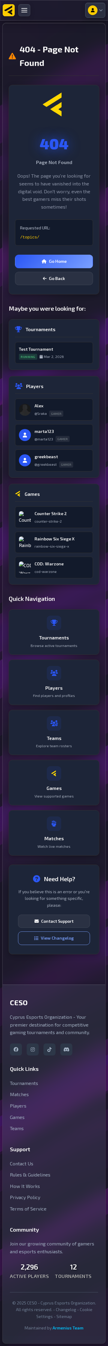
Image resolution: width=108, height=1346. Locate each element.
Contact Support (57, 921)
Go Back (57, 278)
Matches (19, 1094)
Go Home (58, 261)
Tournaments (24, 1083)
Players (18, 1105)
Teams (17, 1128)
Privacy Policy (25, 1197)
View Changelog (57, 937)
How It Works (25, 1186)
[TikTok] (50, 1049)
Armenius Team (67, 1327)
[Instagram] (33, 1049)
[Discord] (66, 1049)
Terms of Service (28, 1208)
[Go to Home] (9, 10)
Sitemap (64, 1316)
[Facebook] (16, 1049)
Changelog (66, 1309)
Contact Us (21, 1163)
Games (17, 1117)
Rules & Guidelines (30, 1174)
